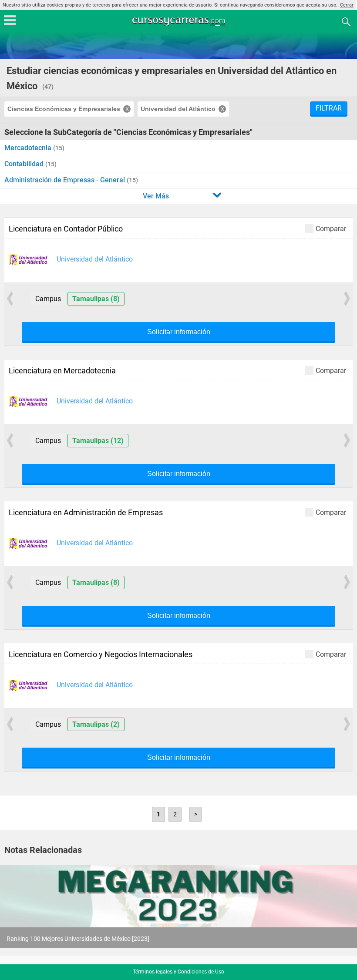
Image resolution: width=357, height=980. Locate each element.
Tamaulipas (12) (98, 440)
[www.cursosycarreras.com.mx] (179, 21)
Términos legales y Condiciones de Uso (178, 972)
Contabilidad (24, 164)
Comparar (331, 228)
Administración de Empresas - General (65, 180)
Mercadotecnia (28, 148)
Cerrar (347, 5)
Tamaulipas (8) (96, 299)
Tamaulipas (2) (96, 724)
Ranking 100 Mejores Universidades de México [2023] (78, 938)
